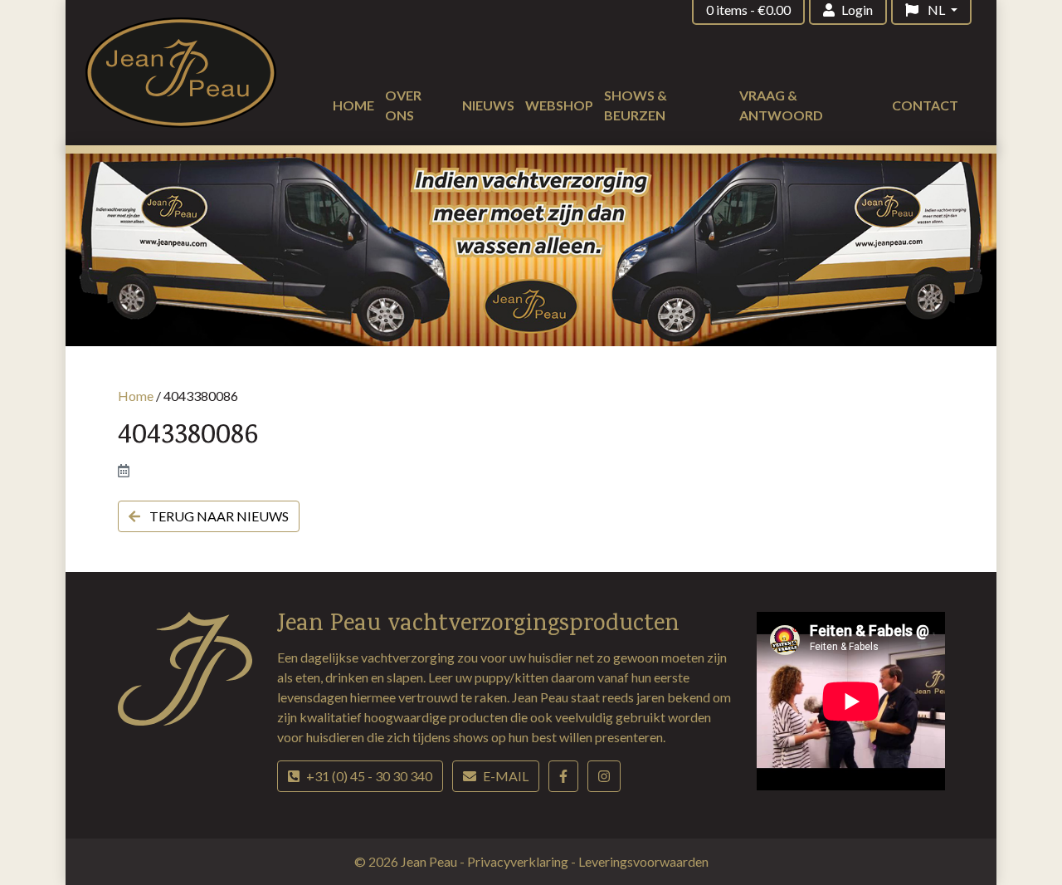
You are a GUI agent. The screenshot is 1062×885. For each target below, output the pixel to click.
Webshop (559, 105)
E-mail (506, 776)
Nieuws (488, 105)
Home (353, 105)
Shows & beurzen (635, 105)
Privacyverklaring (519, 861)
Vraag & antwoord (781, 105)
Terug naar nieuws (218, 516)
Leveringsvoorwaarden (643, 861)
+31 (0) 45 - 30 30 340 (369, 776)
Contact (925, 105)
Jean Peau (430, 861)
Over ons (403, 105)
